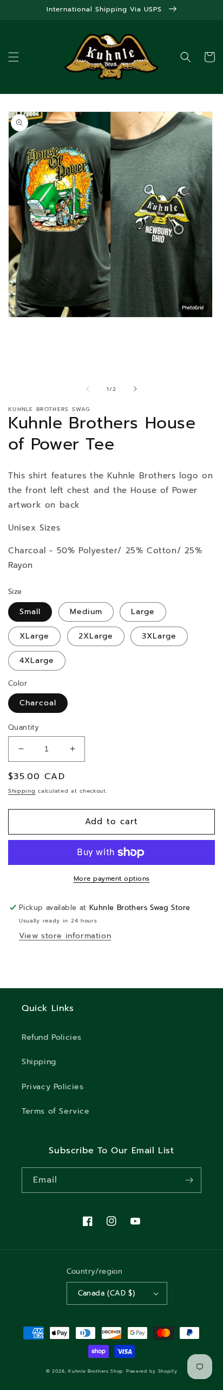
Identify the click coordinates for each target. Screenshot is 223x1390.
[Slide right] (135, 389)
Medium (86, 611)
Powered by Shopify (152, 1371)
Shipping (22, 791)
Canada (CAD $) (106, 1293)
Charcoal (37, 703)
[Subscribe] (189, 1180)
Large (143, 611)
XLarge (34, 636)
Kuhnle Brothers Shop (95, 1371)
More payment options (112, 878)
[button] (13, 57)
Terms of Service (56, 1111)
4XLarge (36, 660)
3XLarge (159, 636)
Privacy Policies (53, 1086)
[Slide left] (88, 389)
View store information (65, 936)
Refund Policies (52, 1037)
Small (30, 611)
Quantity (23, 727)
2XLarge (95, 636)
